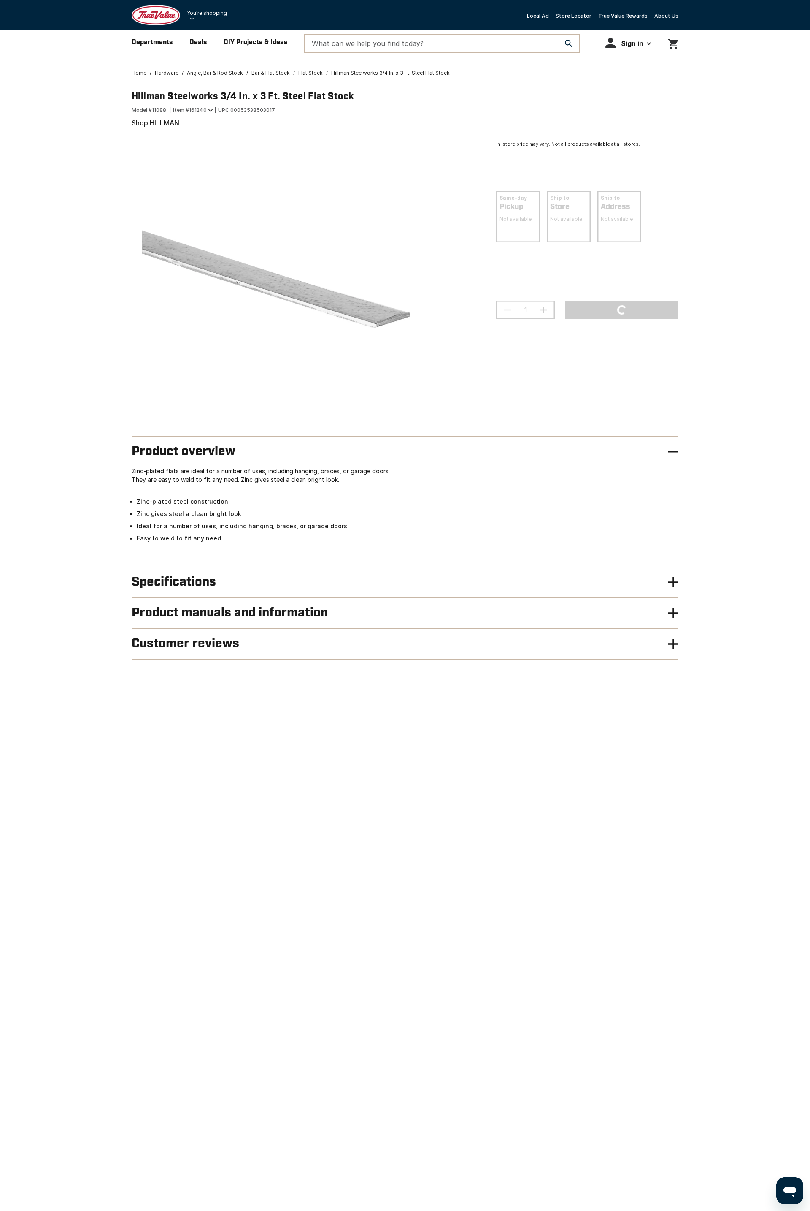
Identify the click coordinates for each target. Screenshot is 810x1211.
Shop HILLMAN (155, 123)
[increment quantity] (543, 310)
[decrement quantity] (507, 310)
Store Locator (573, 16)
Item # (190, 110)
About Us (666, 16)
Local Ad (538, 16)
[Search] (568, 43)
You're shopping (207, 13)
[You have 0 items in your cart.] (673, 42)
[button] (628, 43)
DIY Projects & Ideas (255, 42)
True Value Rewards (623, 16)
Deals (198, 42)
